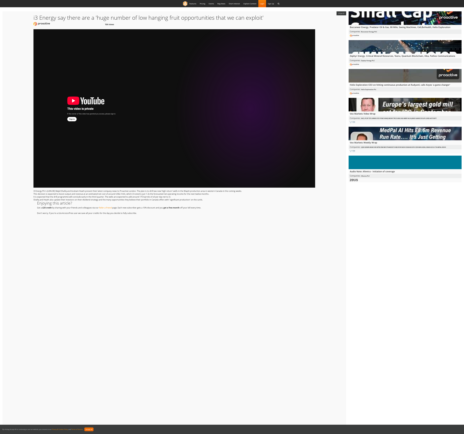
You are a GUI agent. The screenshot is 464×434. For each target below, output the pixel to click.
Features (192, 4)
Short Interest (234, 4)
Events (211, 4)
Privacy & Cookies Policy (60, 429)
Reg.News (221, 4)
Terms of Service (77, 429)
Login (262, 4)
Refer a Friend (105, 207)
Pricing (202, 4)
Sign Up (271, 4)
